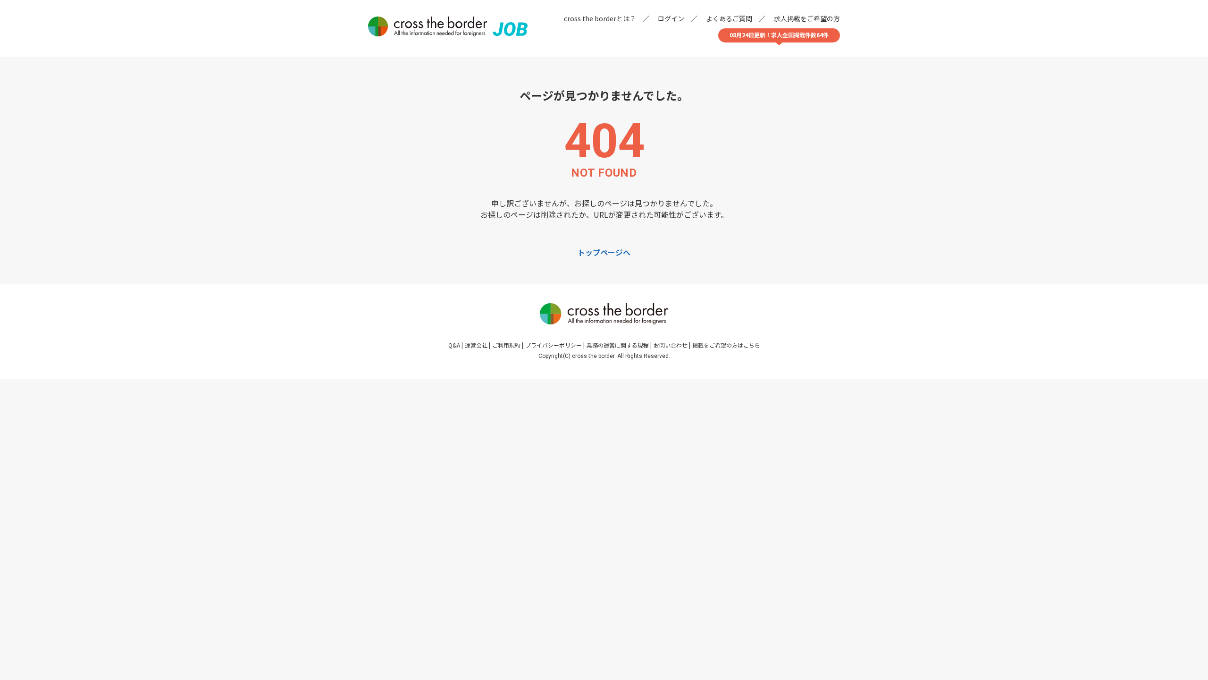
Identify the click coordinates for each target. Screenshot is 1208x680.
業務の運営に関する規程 (618, 345)
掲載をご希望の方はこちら (726, 345)
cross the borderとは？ (600, 18)
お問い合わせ (671, 345)
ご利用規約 (506, 345)
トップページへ (604, 252)
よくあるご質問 (729, 18)
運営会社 (476, 345)
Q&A (454, 345)
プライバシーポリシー (553, 345)
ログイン (671, 18)
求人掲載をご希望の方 (807, 18)
